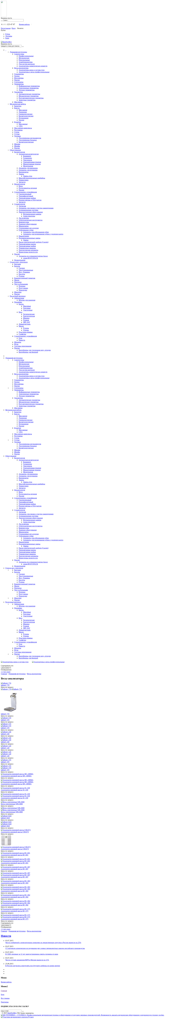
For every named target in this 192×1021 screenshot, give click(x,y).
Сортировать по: (7, 666)
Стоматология (19, 204)
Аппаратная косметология (29, 154)
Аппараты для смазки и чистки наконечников (36, 208)
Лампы (21, 174)
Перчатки (18, 282)
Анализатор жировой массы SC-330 (14, 790)
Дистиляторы (24, 218)
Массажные (23, 124)
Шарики (26, 318)
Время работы (24, 24)
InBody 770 (5, 685)
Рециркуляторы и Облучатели (30, 200)
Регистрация (5, 28)
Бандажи (17, 264)
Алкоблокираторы (26, 62)
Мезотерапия (28, 166)
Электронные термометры (29, 88)
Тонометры (18, 92)
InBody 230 (5, 734)
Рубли (7, 34)
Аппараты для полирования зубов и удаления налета (43, 234)
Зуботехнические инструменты (30, 220)
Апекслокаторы (29, 216)
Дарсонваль (27, 160)
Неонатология (19, 184)
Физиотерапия (19, 260)
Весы (21, 186)
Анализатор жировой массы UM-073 (15, 832)
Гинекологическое (25, 114)
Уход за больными (21, 284)
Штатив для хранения (27, 300)
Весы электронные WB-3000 (12, 804)
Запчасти (22, 182)
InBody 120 (5, 748)
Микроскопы (24, 226)
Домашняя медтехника (18, 52)
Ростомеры (18, 130)
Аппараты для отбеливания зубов (36, 232)
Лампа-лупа (27, 176)
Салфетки (22, 334)
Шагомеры (18, 102)
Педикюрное (23, 118)
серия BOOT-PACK (30, 258)
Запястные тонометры (27, 100)
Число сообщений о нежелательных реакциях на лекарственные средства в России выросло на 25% (43, 943)
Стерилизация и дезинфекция (25, 192)
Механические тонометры (29, 96)
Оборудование (15, 150)
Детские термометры (27, 90)
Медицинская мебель (18, 104)
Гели (20, 338)
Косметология (19, 152)
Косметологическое (26, 116)
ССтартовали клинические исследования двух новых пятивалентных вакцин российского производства (45, 948)
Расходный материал (18, 296)
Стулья (16, 134)
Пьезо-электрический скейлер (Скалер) (33, 242)
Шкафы (17, 146)
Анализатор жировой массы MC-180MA (16, 776)
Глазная (26, 320)
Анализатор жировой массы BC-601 (14, 855)
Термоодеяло (23, 180)
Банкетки (17, 106)
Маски (16, 280)
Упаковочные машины (27, 248)
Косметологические (26, 142)
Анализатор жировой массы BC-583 (14, 883)
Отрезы (26, 330)
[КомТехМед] (6, 42)
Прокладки (23, 290)
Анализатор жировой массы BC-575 (14, 911)
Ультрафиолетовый (26, 196)
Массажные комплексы (23, 128)
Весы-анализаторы (21, 68)
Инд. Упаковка (24, 272)
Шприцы (17, 342)
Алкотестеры (19, 54)
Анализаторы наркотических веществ (33, 66)
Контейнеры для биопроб (28, 352)
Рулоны (21, 276)
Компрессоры (24, 222)
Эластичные (27, 310)
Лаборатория (19, 298)
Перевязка (18, 302)
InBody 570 (5, 720)
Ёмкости (22, 340)
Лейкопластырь (24, 324)
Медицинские (24, 58)
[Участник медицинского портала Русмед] (17, 1017)
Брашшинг (27, 156)
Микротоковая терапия (32, 164)
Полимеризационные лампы (29, 238)
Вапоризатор (23, 172)
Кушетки (17, 122)
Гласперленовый (25, 194)
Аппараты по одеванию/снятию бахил (33, 256)
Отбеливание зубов (26, 230)
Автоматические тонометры (29, 94)
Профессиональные (26, 56)
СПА (21, 126)
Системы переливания (22, 346)
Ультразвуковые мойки (27, 198)
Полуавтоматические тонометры (31, 98)
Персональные (24, 60)
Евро (7, 38)
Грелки (17, 76)
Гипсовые (27, 308)
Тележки (17, 136)
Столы (16, 132)
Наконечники (24, 236)
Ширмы (17, 144)
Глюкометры (19, 74)
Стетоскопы (18, 82)
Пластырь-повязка (26, 332)
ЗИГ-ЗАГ (26, 322)
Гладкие (22, 268)
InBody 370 (5, 762)
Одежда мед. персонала (19, 262)
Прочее (17, 80)
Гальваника (27, 158)
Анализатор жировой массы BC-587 (14, 869)
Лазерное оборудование (28, 224)
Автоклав (22, 206)
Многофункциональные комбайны (32, 178)
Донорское (23, 112)
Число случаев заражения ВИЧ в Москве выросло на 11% (27, 960)
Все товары (5, 998)
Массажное (23, 110)
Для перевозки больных (28, 140)
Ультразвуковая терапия (32, 162)
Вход (14, 28)
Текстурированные (26, 270)
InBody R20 (5, 818)
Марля (21, 326)
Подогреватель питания (28, 188)
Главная (4, 674)
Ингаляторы (19, 78)
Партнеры (5, 1002)
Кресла (17, 108)
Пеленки (22, 286)
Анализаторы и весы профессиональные (34, 72)
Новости (6, 935)
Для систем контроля (27, 64)
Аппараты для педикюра (28, 170)
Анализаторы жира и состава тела (31, 70)
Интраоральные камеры (32, 214)
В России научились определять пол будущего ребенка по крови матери (32, 966)
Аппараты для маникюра (28, 168)
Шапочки (17, 292)
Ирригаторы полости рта (28, 252)
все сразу (7, 672)
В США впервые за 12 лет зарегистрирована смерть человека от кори (31, 954)
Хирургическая (29, 316)
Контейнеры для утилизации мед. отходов (35, 350)
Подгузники (23, 288)
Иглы (16, 344)
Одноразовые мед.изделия (29, 228)
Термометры (19, 84)
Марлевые (27, 306)
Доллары (8, 36)
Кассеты (22, 274)
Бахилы (17, 266)
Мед (12, 1013)
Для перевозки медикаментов (30, 138)
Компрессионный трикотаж (24, 278)
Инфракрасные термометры (29, 86)
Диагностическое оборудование (31, 212)
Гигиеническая (28, 314)
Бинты (21, 304)
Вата (20, 312)
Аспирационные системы (28, 210)
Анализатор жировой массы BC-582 (14, 897)
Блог (2, 994)
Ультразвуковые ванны (27, 244)
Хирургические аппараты (28, 250)
